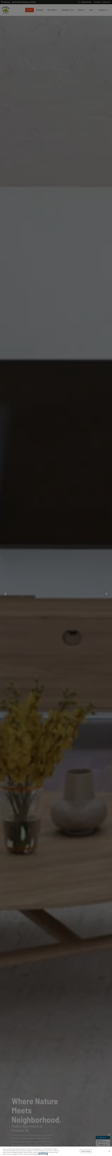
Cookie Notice (43, 1154)
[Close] (109, 1151)
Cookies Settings (85, 1151)
